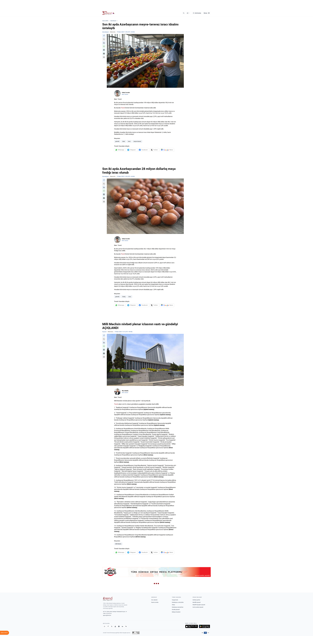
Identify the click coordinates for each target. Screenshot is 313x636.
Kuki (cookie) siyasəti (198, 607)
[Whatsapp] (104, 626)
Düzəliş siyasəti (176, 609)
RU (208, 632)
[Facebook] (108, 626)
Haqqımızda (175, 600)
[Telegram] (118, 626)
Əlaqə (173, 604)
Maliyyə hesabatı (176, 612)
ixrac (129, 141)
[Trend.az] (108, 13)
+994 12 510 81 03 (107, 613)
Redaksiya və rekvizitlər (178, 602)
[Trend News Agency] (107, 599)
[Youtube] (115, 626)
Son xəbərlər (154, 600)
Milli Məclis (118, 544)
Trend (123, 108)
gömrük (117, 141)
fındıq (123, 296)
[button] (103, 35)
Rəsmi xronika (154, 602)
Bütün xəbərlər (125, 94)
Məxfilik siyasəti (197, 602)
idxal (123, 141)
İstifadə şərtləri (196, 600)
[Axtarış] (183, 13)
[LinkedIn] (122, 626)
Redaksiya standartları (177, 607)
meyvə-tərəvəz (137, 141)
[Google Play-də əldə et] (204, 626)
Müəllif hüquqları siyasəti (199, 604)
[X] (111, 626)
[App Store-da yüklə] (191, 626)
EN (202, 632)
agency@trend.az (107, 615)
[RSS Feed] (126, 626)
